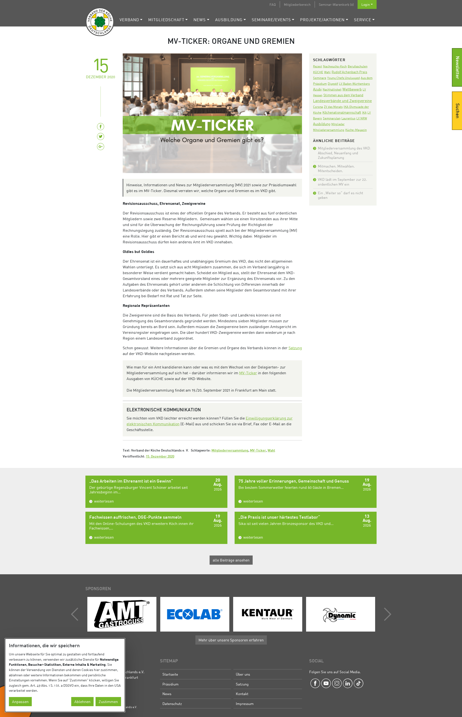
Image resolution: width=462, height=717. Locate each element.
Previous (76, 614)
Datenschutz (172, 703)
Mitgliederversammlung (230, 450)
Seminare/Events (271, 19)
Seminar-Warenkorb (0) (336, 4)
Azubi (317, 89)
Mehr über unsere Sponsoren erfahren (231, 640)
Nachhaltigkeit (332, 89)
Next (386, 614)
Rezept (317, 66)
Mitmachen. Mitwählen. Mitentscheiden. (336, 168)
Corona (318, 107)
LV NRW (361, 118)
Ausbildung (229, 19)
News (199, 19)
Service (362, 19)
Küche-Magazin (356, 130)
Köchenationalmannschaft (341, 112)
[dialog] (65, 675)
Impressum (245, 703)
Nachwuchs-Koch (335, 66)
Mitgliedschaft (166, 19)
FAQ (273, 4)
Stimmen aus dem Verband (343, 95)
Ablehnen (82, 701)
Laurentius (348, 118)
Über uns (243, 674)
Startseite (170, 674)
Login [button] (365, 4)
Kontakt (242, 693)
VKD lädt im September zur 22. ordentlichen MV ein (342, 181)
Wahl (271, 450)
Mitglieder (338, 124)
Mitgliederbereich (297, 4)
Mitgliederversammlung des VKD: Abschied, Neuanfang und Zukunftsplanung (344, 152)
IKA (364, 112)
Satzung (295, 347)
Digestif (333, 83)
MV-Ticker (248, 372)
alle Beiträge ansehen (231, 560)
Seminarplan (331, 118)
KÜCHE (318, 72)
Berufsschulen (357, 66)
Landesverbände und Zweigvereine (342, 100)
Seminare (319, 78)
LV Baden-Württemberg (354, 83)
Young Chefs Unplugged (343, 78)
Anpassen (20, 701)
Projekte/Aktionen (322, 19)
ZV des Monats (333, 107)
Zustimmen (108, 701)
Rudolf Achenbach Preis (349, 72)
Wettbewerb (352, 89)
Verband (129, 19)
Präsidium (170, 684)
